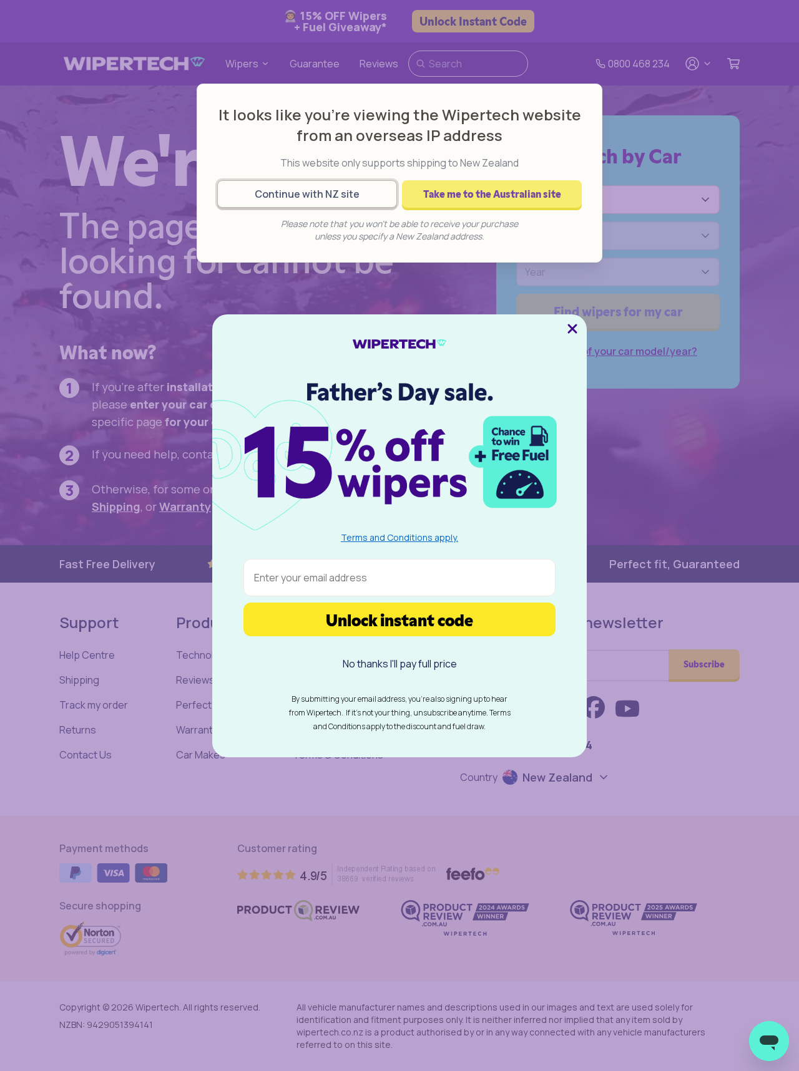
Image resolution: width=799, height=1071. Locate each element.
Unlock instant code (399, 619)
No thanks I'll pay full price (400, 664)
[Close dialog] (572, 328)
